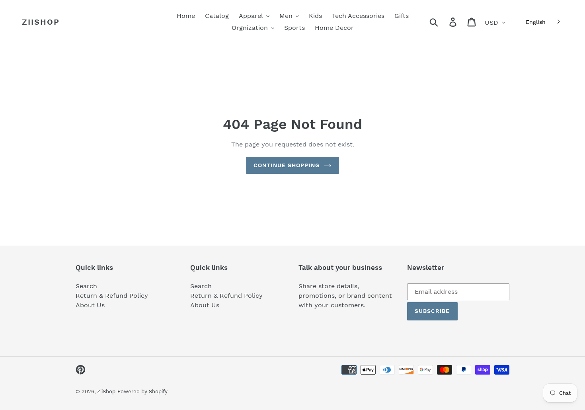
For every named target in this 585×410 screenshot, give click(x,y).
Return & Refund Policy (112, 295)
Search (86, 286)
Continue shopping (287, 165)
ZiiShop (41, 22)
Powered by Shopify (142, 391)
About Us (90, 305)
